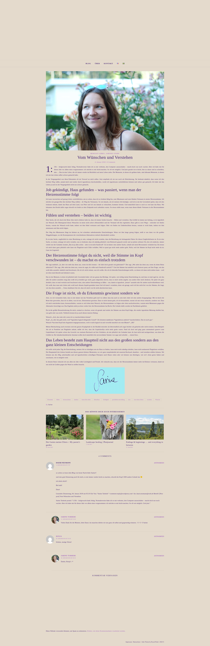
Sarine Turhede (68, 517)
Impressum (129, 642)
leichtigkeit (106, 399)
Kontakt (108, 63)
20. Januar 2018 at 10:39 (63, 538)
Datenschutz (136, 642)
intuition (76, 399)
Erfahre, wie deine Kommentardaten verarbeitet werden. (106, 631)
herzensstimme (67, 399)
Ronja (59, 536)
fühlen (58, 399)
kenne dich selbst (86, 399)
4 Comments (111, 162)
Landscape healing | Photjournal (99, 442)
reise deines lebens (139, 399)
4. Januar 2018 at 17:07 (63, 465)
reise (129, 399)
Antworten (159, 463)
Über (97, 63)
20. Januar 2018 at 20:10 (68, 558)
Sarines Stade (112, 153)
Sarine (50, 404)
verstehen (149, 399)
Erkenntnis (50, 399)
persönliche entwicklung (118, 399)
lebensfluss (97, 399)
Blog (88, 63)
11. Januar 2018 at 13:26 (68, 519)
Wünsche (157, 399)
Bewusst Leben (98, 153)
